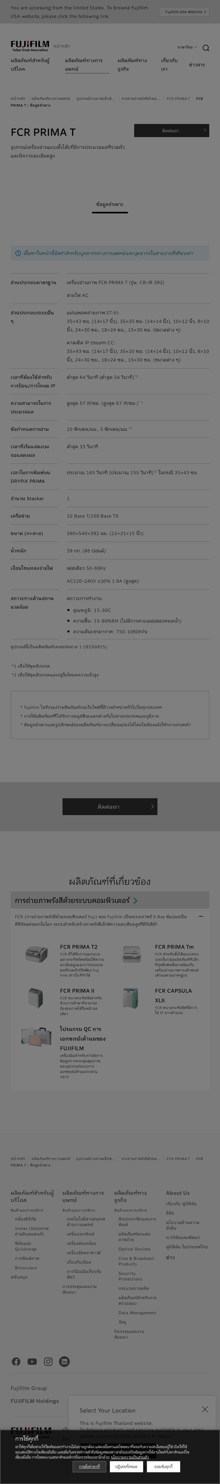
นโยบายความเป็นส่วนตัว (130, 1457)
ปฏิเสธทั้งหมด (126, 1466)
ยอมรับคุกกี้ (164, 1466)
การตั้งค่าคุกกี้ (89, 1466)
